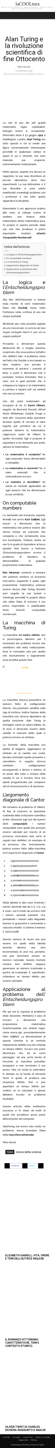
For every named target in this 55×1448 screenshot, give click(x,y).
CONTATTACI (28, 1437)
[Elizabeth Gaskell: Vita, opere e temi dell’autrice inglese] (27, 1215)
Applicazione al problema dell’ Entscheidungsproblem (21, 271)
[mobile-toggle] (4, 15)
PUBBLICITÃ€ (23, 1440)
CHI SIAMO (16, 1437)
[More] (41, 1165)
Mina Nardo (24, 66)
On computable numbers (19, 258)
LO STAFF (6, 1437)
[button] (51, 15)
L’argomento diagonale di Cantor (22, 265)
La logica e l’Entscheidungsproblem (24, 254)
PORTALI (34, 1440)
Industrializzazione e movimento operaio (24, 74)
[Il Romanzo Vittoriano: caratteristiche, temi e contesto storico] (27, 1299)
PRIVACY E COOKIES (43, 1437)
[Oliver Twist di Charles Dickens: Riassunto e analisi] (27, 1386)
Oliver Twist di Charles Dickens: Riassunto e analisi (25, 1428)
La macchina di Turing (17, 262)
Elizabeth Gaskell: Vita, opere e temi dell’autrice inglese (27, 1257)
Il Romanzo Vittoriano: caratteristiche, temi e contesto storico (22, 1342)
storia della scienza (28, 1152)
